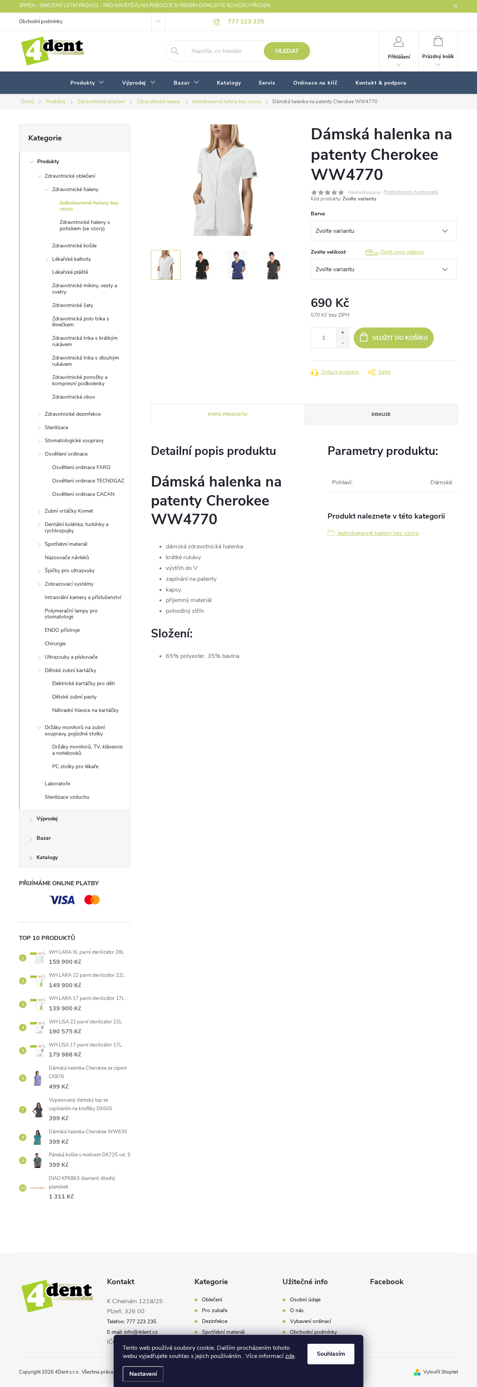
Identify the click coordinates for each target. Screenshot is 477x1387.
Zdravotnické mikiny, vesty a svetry (84, 288)
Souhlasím (331, 1354)
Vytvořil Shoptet (440, 1372)
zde (289, 1356)
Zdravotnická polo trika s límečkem (80, 322)
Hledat (287, 51)
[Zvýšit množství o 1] (343, 333)
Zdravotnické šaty (72, 305)
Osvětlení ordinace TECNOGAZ (88, 480)
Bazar (44, 838)
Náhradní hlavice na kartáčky (85, 710)
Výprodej (47, 818)
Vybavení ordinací (310, 1321)
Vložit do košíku (400, 338)
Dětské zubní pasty (74, 696)
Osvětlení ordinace (66, 453)
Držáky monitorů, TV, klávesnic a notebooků (87, 750)
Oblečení (212, 1300)
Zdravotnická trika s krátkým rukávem (85, 341)
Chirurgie (55, 643)
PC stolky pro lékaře (75, 766)
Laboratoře (57, 783)
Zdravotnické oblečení (70, 176)
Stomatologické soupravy (74, 440)
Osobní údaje (305, 1300)
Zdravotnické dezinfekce (73, 414)
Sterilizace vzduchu (67, 797)
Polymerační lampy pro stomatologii (71, 614)
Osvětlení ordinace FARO (81, 467)
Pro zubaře (214, 1311)
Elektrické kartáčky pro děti (83, 683)
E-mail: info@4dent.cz (132, 1332)
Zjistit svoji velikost (402, 252)
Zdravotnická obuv (73, 396)
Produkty (48, 161)
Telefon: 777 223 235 (131, 1321)
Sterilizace (56, 427)
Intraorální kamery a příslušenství (83, 597)
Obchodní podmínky (41, 21)
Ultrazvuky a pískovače (71, 657)
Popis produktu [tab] (227, 414)
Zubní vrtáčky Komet (69, 510)
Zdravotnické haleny (75, 189)
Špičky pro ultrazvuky (70, 570)
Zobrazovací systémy (69, 584)
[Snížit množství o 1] (343, 343)
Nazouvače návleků (67, 557)
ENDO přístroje (62, 630)
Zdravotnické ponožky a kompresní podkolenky (79, 380)
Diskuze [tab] (381, 414)
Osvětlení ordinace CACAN (83, 494)
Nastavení (143, 1374)
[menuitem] (87, 83)
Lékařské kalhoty (71, 259)
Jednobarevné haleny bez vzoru (89, 206)
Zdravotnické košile (74, 245)
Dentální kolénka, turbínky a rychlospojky (76, 527)
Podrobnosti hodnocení (410, 192)
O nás (297, 1311)
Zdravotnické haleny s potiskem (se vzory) (85, 225)
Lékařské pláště (70, 272)
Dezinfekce (214, 1321)
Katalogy (47, 857)
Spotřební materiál (66, 544)
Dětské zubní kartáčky (70, 670)
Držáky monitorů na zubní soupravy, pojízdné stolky (75, 730)
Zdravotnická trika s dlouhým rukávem (85, 361)
